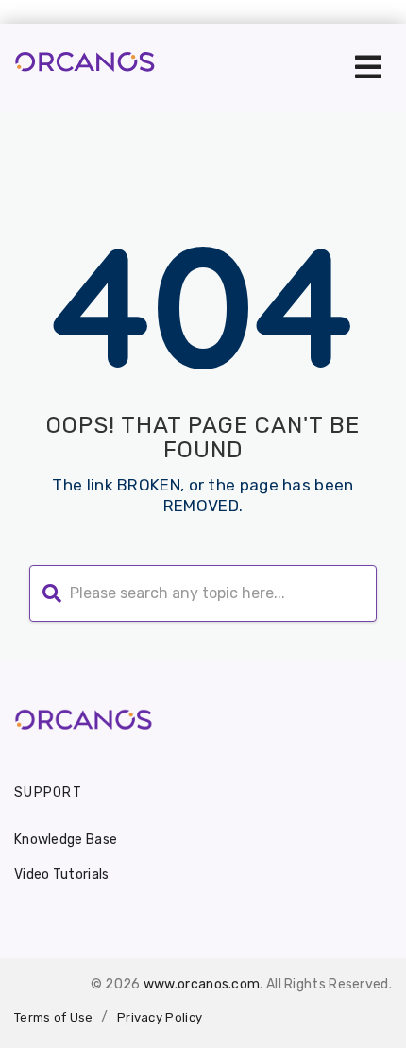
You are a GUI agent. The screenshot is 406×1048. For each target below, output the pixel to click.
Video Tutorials (62, 875)
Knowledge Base (65, 840)
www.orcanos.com (202, 984)
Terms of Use (53, 1017)
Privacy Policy (159, 1017)
